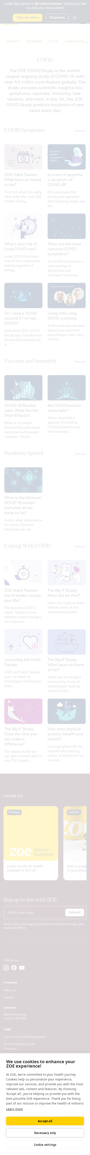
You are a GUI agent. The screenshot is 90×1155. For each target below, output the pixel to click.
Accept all (45, 1121)
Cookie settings (45, 1145)
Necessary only (45, 1133)
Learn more (14, 1109)
